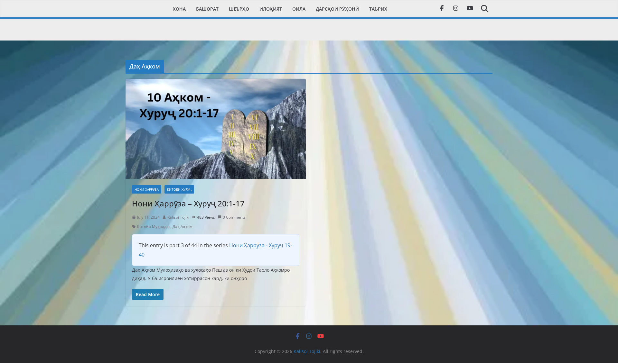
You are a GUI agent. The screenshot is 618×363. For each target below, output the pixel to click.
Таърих (378, 9)
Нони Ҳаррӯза (147, 189)
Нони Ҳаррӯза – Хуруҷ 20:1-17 (188, 203)
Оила (298, 9)
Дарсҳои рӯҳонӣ (337, 9)
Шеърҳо (239, 9)
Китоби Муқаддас (154, 226)
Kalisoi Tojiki (178, 217)
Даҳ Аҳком (182, 226)
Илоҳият (270, 9)
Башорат (207, 9)
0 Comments (234, 217)
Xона (179, 9)
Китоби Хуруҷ (179, 189)
